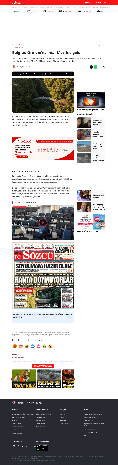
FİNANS (88, 7)
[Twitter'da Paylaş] (91, 67)
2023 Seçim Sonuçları (18, 417)
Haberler (15, 410)
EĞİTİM (95, 7)
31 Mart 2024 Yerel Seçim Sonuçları (23, 414)
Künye (62, 417)
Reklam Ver (63, 420)
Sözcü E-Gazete (41, 423)
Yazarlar (14, 420)
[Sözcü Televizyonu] (14, 402)
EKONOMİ (42, 7)
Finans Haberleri (17, 423)
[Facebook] (18, 446)
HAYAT (74, 7)
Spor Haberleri (40, 420)
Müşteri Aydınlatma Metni (92, 417)
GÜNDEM (34, 7)
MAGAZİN (81, 7)
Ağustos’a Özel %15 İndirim (87, 231)
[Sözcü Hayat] (30, 403)
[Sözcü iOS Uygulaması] (42, 446)
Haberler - (15, 45)
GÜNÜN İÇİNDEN (59, 7)
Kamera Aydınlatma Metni (92, 429)
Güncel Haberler (42, 410)
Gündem (21, 45)
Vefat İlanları (64, 423)
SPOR (68, 7)
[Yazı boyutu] (104, 67)
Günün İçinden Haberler (43, 414)
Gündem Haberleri (85, 114)
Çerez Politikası (88, 420)
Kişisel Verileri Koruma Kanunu (93, 414)
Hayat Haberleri (17, 430)
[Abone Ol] (101, 45)
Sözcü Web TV (40, 417)
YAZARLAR (25, 7)
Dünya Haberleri (17, 433)
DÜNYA (49, 7)
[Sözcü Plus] (39, 402)
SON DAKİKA (16, 7)
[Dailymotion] (30, 446)
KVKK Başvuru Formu (90, 432)
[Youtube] (26, 446)
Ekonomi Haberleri (18, 427)
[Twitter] (22, 446)
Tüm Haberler (40, 427)
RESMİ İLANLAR (105, 7)
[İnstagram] (14, 446)
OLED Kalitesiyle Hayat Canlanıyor (90, 110)
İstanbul (21, 358)
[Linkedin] (35, 446)
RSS (85, 435)
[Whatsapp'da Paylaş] (95, 67)
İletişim (62, 414)
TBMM (15, 358)
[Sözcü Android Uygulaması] (42, 449)
